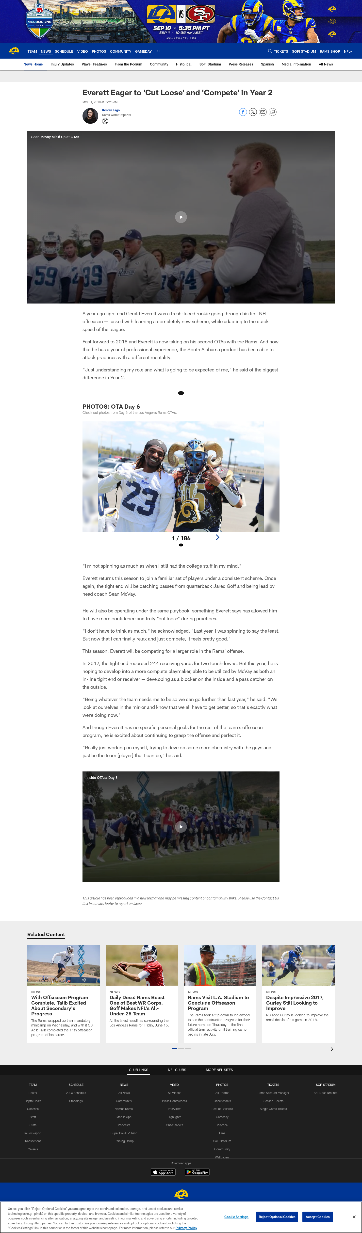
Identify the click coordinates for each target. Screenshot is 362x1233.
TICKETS (273, 1084)
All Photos (222, 1092)
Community (124, 1101)
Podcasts (124, 1125)
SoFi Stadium (222, 1141)
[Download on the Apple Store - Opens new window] (163, 1173)
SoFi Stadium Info (326, 1092)
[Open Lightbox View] (181, 487)
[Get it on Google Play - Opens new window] (197, 1175)
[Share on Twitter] (253, 114)
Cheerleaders (174, 1125)
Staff (33, 1117)
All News (124, 1092)
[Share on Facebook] (243, 114)
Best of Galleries (222, 1108)
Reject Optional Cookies (277, 1217)
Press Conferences (174, 1101)
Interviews (174, 1108)
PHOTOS (222, 1084)
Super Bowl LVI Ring (124, 1133)
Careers (33, 1149)
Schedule (76, 1084)
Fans (222, 1133)
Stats (33, 1125)
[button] (181, 217)
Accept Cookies (318, 1217)
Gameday (222, 1117)
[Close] (354, 1217)
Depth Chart (33, 1101)
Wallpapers (222, 1157)
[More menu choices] (158, 51)
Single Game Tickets (273, 1108)
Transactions (33, 1141)
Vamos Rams (124, 1108)
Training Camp (124, 1141)
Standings (76, 1101)
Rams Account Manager (273, 1092)
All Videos (174, 1092)
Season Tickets (273, 1101)
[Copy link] (273, 112)
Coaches (33, 1108)
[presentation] (333, 1049)
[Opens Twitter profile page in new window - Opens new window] (105, 121)
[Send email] (263, 114)
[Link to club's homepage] (14, 51)
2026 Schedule (76, 1092)
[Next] (217, 537)
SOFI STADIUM (325, 1084)
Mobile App (124, 1117)
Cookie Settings (236, 1217)
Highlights (174, 1117)
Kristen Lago (111, 110)
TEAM (33, 1084)
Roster (33, 1092)
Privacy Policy (186, 1228)
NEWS (124, 1084)
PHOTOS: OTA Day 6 (111, 406)
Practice (222, 1125)
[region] (181, 1217)
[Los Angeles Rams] (181, 1194)
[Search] (270, 51)
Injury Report (32, 1133)
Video (174, 1084)
